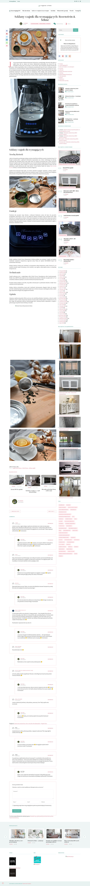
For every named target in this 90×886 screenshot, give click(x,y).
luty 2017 (61, 295)
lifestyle (61, 525)
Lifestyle (61, 70)
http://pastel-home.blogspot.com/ (24, 670)
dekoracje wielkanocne (65, 514)
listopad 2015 (62, 317)
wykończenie (62, 551)
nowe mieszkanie (63, 532)
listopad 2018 (62, 271)
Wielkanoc (61, 79)
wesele (70, 546)
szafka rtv (62, 542)
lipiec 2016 (61, 304)
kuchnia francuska (70, 523)
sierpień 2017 (62, 286)
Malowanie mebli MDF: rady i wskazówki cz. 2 (69, 343)
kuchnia (61, 523)
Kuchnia (53, 10)
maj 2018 (61, 275)
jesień (60, 521)
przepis (73, 537)
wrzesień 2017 (62, 284)
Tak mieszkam (26, 10)
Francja (77, 10)
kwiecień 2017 (62, 292)
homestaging (69, 518)
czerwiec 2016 (62, 306)
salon (60, 539)
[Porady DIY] (37, 864)
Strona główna (12, 1)
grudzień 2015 (62, 315)
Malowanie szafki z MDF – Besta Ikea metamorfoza (71, 191)
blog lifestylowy (72, 507)
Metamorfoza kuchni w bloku (66, 497)
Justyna (26, 23)
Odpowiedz (50, 523)
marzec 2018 (62, 277)
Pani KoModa (18, 646)
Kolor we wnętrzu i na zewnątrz (40, 10)
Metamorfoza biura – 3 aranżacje (73, 96)
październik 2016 (63, 301)
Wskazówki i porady (62, 10)
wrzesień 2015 (62, 320)
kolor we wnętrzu (69, 521)
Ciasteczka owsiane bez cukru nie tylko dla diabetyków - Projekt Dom (30, 723)
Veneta (68, 544)
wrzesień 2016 (62, 303)
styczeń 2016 (62, 314)
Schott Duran (25, 468)
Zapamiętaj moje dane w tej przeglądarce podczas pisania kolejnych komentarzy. (32, 805)
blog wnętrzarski (63, 509)
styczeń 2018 (62, 280)
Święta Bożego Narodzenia (65, 74)
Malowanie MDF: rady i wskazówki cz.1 (68, 360)
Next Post (51, 511)
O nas (18, 1)
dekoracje (73, 509)
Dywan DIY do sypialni (17, 489)
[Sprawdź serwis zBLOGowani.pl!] (69, 856)
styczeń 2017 (62, 297)
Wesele (72, 10)
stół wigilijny (68, 539)
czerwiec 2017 (62, 289)
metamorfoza (67, 530)
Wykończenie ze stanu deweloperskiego (68, 448)
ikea (75, 518)
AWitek (17, 583)
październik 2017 (63, 283)
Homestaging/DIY (15, 10)
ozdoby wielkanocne (64, 535)
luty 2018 (61, 278)
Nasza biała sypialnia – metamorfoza (69, 260)
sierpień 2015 (62, 321)
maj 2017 (61, 291)
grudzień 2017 (62, 281)
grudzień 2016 (62, 298)
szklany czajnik (32, 468)
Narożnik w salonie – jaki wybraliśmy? (70, 239)
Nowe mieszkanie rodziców (65, 71)
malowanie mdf (62, 528)
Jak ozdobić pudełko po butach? (67, 476)
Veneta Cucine (62, 546)
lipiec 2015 (61, 323)
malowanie (69, 525)
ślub (76, 553)
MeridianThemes (27, 883)
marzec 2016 (62, 310)
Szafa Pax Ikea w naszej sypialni (71, 215)
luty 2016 (61, 312)
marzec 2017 (62, 294)
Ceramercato (62, 142)
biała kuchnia (62, 507)
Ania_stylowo (18, 699)
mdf (60, 530)
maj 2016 (61, 307)
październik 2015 (63, 318)
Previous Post (15, 511)
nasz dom (75, 530)
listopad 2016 (62, 300)
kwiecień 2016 (62, 309)
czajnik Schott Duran (17, 468)
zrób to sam (71, 551)
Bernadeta (61, 139)
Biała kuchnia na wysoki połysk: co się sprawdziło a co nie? (69, 130)
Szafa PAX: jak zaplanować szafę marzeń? (68, 461)
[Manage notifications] (3, 883)
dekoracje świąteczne (64, 516)
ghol (16, 554)
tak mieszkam (70, 542)
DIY (73, 516)
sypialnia (76, 539)
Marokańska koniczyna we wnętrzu (67, 416)
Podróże (61, 73)
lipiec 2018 (61, 274)
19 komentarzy (59, 23)
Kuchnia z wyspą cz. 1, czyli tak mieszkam (33, 491)
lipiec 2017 (61, 288)
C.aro (16, 522)
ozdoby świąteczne (64, 537)
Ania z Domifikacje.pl (20, 610)
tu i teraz (61, 544)
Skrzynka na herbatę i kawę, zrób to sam (49, 490)
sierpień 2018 (62, 272)
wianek (76, 546)
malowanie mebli (73, 528)
